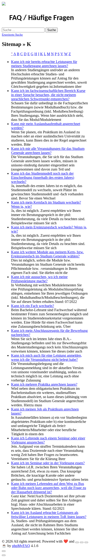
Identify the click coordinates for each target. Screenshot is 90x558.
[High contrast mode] (86, 542)
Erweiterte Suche (12, 34)
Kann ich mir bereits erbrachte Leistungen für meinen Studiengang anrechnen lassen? (44, 64)
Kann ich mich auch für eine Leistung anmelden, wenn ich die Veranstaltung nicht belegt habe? (46, 357)
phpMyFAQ (21, 546)
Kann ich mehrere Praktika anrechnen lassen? (44, 384)
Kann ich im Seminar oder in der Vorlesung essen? (48, 463)
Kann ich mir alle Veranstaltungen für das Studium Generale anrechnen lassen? (47, 151)
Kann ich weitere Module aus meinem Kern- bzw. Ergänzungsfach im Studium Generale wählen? (47, 254)
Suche (51, 30)
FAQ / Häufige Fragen (41, 18)
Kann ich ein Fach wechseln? (32, 306)
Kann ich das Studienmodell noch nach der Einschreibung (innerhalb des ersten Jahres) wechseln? (42, 177)
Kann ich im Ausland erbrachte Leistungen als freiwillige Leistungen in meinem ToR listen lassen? (48, 515)
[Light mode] (77, 542)
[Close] (4, 551)
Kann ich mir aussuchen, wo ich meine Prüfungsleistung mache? (39, 279)
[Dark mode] (82, 542)
